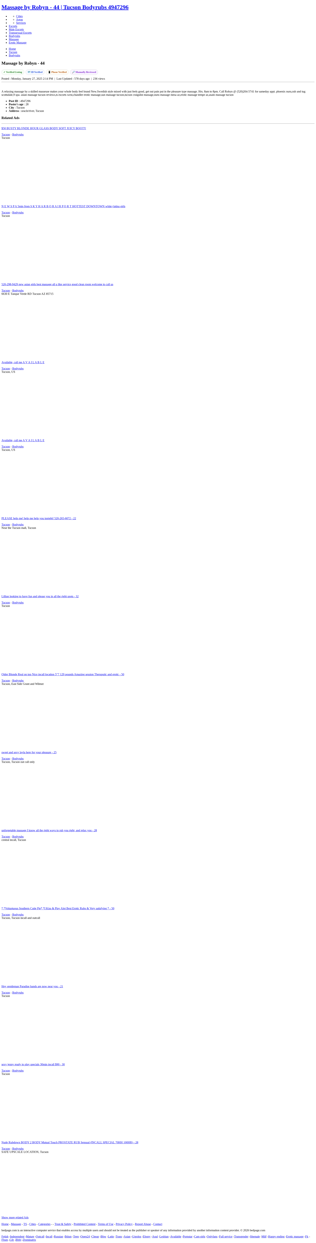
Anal (155, 1236)
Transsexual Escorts (20, 32)
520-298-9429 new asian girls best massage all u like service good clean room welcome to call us (57, 284)
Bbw (103, 1236)
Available (175, 1236)
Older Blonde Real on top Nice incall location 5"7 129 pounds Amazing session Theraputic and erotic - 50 (62, 674)
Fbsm (4, 1239)
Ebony (147, 1236)
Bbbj (18, 1239)
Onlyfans (212, 1236)
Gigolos (136, 1236)
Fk (306, 1236)
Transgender (241, 1236)
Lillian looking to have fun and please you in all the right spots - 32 (40, 596)
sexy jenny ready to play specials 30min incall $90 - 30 (33, 1064)
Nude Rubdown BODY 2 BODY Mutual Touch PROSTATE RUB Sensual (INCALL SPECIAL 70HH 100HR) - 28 (69, 1142)
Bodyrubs (14, 36)
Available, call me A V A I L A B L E (22, 362)
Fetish (4, 1236)
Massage (14, 39)
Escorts (13, 26)
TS (25, 1224)
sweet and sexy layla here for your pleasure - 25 (29, 752)
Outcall (40, 1236)
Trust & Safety (62, 1224)
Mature (30, 1236)
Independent (17, 1236)
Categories (44, 1224)
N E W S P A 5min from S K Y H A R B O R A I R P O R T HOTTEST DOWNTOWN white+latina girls (63, 206)
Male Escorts (16, 29)
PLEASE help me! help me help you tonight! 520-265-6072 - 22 (38, 518)
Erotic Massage (18, 42)
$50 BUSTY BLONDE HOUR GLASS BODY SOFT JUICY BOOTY (43, 128)
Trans (119, 1236)
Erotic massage (295, 1236)
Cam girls (199, 1236)
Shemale (255, 1236)
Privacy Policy (124, 1224)
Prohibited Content (84, 1224)
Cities (19, 16)
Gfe (12, 1239)
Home (5, 1224)
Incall (49, 1236)
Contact (157, 1224)
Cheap (95, 1236)
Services (21, 22)
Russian (58, 1236)
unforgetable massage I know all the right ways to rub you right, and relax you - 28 (49, 830)
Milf (264, 1236)
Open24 (85, 1236)
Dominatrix (29, 1239)
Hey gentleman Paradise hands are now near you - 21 (32, 986)
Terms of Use (105, 1224)
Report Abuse (143, 1224)
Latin (111, 1236)
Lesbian (164, 1236)
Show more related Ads (15, 1217)
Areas (19, 19)
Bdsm (68, 1236)
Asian (127, 1236)
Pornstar (187, 1236)
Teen (76, 1236)
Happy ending (276, 1236)
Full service (225, 1236)
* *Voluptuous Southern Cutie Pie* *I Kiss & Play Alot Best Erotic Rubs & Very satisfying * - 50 (57, 908)
